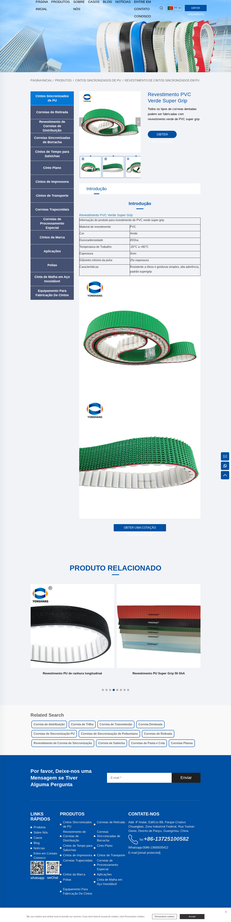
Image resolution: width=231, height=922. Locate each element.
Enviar (186, 777)
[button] (103, 690)
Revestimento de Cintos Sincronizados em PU (162, 80)
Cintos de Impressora (52, 181)
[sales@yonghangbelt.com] (225, 456)
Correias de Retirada (52, 112)
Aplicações (52, 251)
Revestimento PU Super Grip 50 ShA (158, 673)
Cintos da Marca (52, 237)
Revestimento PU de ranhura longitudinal (72, 673)
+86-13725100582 (166, 839)
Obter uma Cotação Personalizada (140, 528)
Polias (52, 265)
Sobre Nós (41, 832)
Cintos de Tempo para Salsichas (52, 154)
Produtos (63, 80)
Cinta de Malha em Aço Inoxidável (52, 279)
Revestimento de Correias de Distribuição (52, 126)
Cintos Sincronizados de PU (98, 80)
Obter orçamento (196, 9)
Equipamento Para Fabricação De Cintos (52, 293)
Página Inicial (41, 80)
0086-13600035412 (155, 847)
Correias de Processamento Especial (52, 223)
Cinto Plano (52, 168)
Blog (37, 843)
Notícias (39, 848)
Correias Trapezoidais (52, 209)
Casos (38, 837)
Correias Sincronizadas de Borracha (52, 140)
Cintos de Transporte (52, 195)
